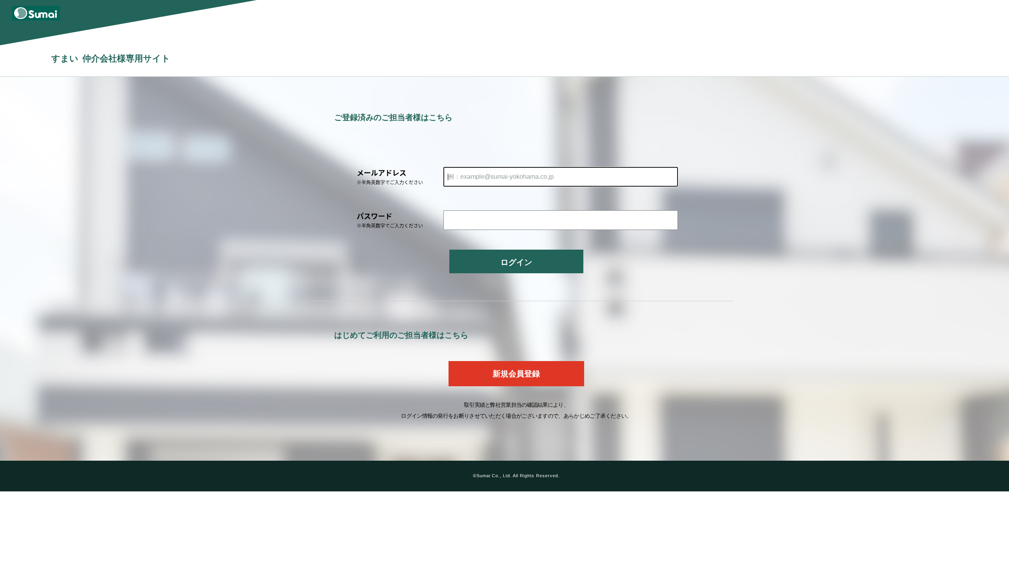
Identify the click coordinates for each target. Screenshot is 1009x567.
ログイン (516, 262)
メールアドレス (390, 176)
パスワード (390, 220)
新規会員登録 (516, 373)
